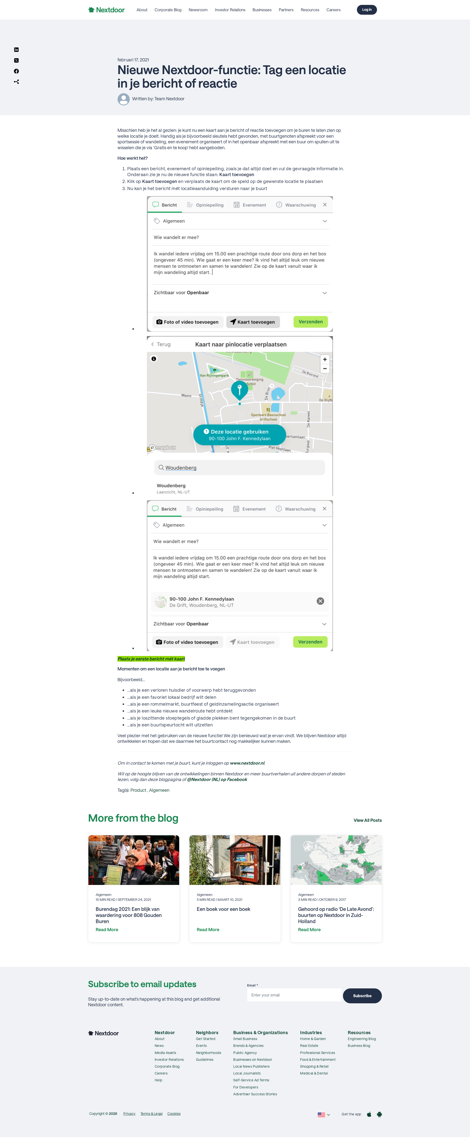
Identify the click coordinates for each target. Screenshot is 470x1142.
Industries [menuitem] (311, 1032)
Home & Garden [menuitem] (313, 1039)
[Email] (16, 82)
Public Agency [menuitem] (245, 1053)
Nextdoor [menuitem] (165, 1032)
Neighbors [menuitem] (207, 1032)
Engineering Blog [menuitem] (362, 1039)
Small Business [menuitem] (245, 1039)
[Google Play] (379, 1115)
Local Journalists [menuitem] (247, 1073)
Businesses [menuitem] (262, 9)
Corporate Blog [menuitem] (168, 9)
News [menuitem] (159, 1045)
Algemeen (159, 790)
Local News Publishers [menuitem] (251, 1066)
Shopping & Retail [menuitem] (314, 1066)
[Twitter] (16, 61)
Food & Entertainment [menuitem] (318, 1059)
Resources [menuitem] (310, 9)
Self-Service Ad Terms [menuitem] (251, 1080)
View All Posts (368, 820)
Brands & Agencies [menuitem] (248, 1045)
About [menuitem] (142, 9)
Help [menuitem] (158, 1080)
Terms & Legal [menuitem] (152, 1113)
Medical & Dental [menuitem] (314, 1073)
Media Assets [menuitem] (165, 1053)
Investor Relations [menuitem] (230, 9)
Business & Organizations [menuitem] (260, 1032)
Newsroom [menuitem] (198, 9)
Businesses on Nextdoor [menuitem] (252, 1059)
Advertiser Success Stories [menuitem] (255, 1094)
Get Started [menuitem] (205, 1039)
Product (138, 790)
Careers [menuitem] (334, 9)
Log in (367, 9)
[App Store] (369, 1115)
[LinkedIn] (16, 50)
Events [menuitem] (201, 1045)
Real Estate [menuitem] (309, 1045)
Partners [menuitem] (286, 9)
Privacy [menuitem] (129, 1113)
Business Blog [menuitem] (359, 1045)
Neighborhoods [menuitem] (208, 1053)
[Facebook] (16, 72)
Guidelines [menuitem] (204, 1059)
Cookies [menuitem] (174, 1113)
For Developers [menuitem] (245, 1087)
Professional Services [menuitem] (317, 1053)
